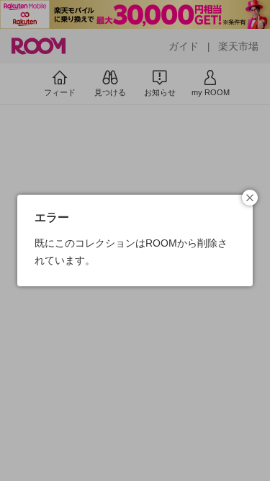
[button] (250, 198)
